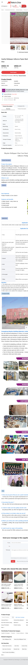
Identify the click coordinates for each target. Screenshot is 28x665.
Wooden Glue (16, 649)
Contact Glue (24, 645)
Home (2, 9)
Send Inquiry (13, 72)
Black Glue (24, 649)
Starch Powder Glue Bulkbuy (8, 652)
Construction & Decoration (10, 9)
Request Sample (22, 75)
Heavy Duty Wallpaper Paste (20, 639)
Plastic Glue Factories (7, 645)
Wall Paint (16, 622)
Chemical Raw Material (18, 620)
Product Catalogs (20, 617)
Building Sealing (19, 9)
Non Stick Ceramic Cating (6, 622)
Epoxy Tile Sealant (5, 625)
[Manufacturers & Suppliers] (14, 2)
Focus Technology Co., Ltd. (17, 659)
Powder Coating (17, 625)
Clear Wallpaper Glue (6, 639)
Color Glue (16, 645)
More (2, 654)
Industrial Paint (4, 620)
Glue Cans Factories (6, 649)
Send (13, 561)
